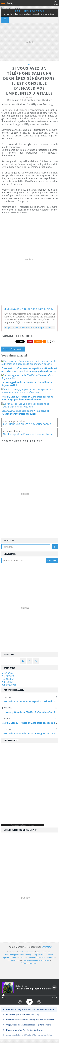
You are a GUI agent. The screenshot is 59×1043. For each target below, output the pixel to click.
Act (30, 64)
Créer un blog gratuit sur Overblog (17, 954)
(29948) (7, 673)
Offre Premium (13, 960)
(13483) (7, 681)
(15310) (7, 676)
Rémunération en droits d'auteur (41, 957)
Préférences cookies (29, 963)
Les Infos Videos (29, 11)
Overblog (47, 946)
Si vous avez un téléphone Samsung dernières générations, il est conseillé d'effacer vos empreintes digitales (29, 308)
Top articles (39, 954)
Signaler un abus (10, 957)
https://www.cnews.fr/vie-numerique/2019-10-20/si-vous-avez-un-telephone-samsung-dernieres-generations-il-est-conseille (29, 328)
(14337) (7, 679)
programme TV (19, 825)
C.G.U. (22, 957)
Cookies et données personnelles (35, 960)
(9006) (8, 684)
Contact (50, 954)
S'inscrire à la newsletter (13, 349)
